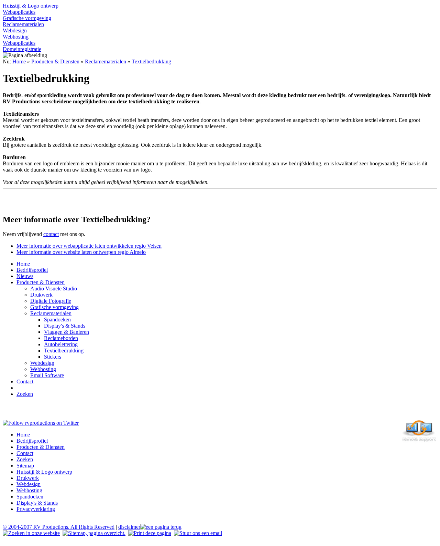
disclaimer (129, 527)
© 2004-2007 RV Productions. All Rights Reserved (58, 527)
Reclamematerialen (105, 61)
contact (51, 234)
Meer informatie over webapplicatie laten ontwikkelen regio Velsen (89, 246)
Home (19, 61)
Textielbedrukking (151, 61)
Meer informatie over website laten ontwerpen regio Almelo (81, 252)
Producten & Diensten (55, 61)
